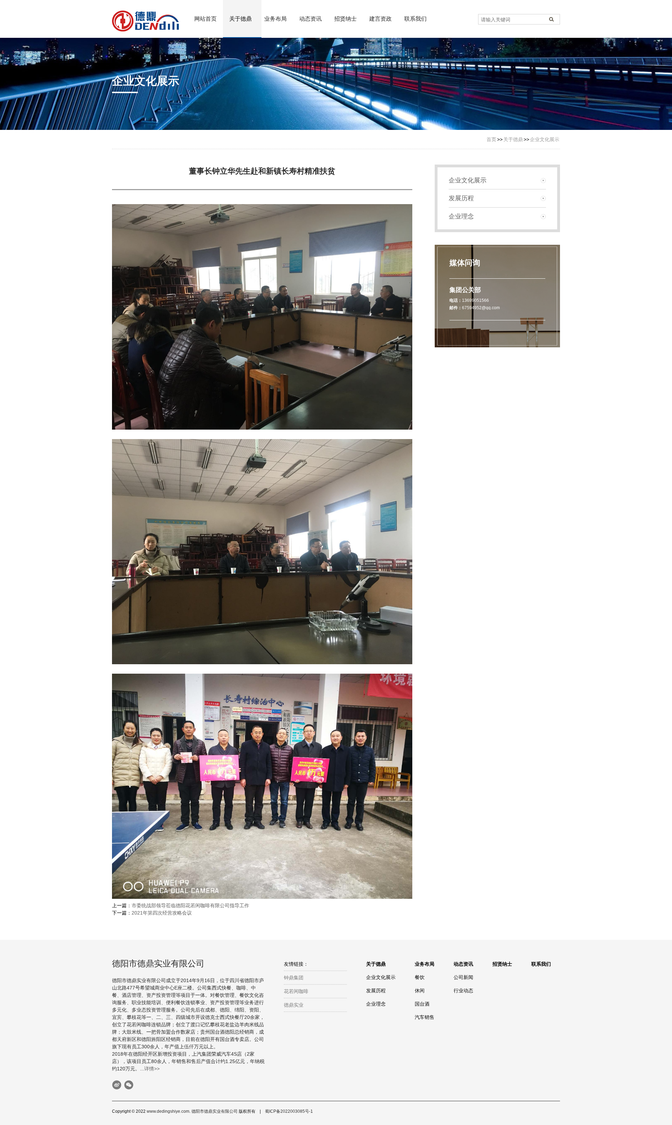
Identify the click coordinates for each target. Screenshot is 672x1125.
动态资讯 (310, 19)
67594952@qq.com (481, 307)
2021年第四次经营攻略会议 (162, 913)
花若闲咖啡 (296, 991)
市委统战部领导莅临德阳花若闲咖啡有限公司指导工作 (190, 905)
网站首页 (205, 19)
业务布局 (275, 19)
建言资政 (380, 19)
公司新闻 (463, 977)
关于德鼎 (240, 19)
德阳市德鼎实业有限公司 (214, 1111)
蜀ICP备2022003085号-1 (289, 1111)
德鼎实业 (293, 1005)
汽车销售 (424, 1017)
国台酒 (422, 1004)
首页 (491, 139)
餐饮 (420, 977)
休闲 (420, 990)
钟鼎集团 (293, 977)
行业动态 (463, 990)
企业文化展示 (544, 139)
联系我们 (415, 19)
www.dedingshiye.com (168, 1111)
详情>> (152, 1068)
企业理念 (461, 216)
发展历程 (461, 198)
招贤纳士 (345, 19)
